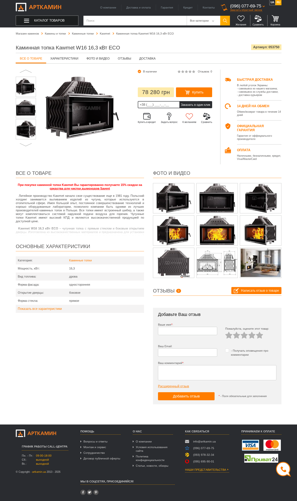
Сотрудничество (94, 452)
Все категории (199, 20)
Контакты (209, 7)
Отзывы (124, 58)
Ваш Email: (165, 346)
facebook (83, 492)
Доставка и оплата (138, 7)
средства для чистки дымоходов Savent (80, 188)
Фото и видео (98, 58)
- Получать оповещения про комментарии (249, 352)
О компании (108, 7)
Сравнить (258, 24)
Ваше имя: (165, 324)
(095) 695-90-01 (203, 461)
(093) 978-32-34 (203, 454)
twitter (89, 492)
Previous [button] (26, 72)
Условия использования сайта (151, 448)
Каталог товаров (49, 20)
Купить (197, 92)
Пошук (225, 20)
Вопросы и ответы (95, 441)
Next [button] (26, 144)
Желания (241, 24)
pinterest (96, 492)
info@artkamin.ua (204, 441)
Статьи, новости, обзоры (152, 465)
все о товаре (31, 58)
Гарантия (167, 7)
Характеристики (64, 58)
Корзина (275, 24)
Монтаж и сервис (94, 447)
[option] (26, 87)
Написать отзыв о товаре (260, 290)
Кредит (188, 7)
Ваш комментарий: (171, 363)
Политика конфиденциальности (150, 458)
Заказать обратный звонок (246, 10)
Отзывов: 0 (205, 71)
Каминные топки (80, 260)
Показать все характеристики (40, 308)
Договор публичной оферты (101, 458)
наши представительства (205, 469)
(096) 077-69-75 (245, 5)
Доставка (147, 58)
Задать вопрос (169, 122)
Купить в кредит (147, 122)
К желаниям (189, 122)
